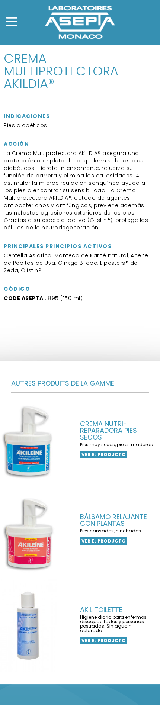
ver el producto (103, 454)
